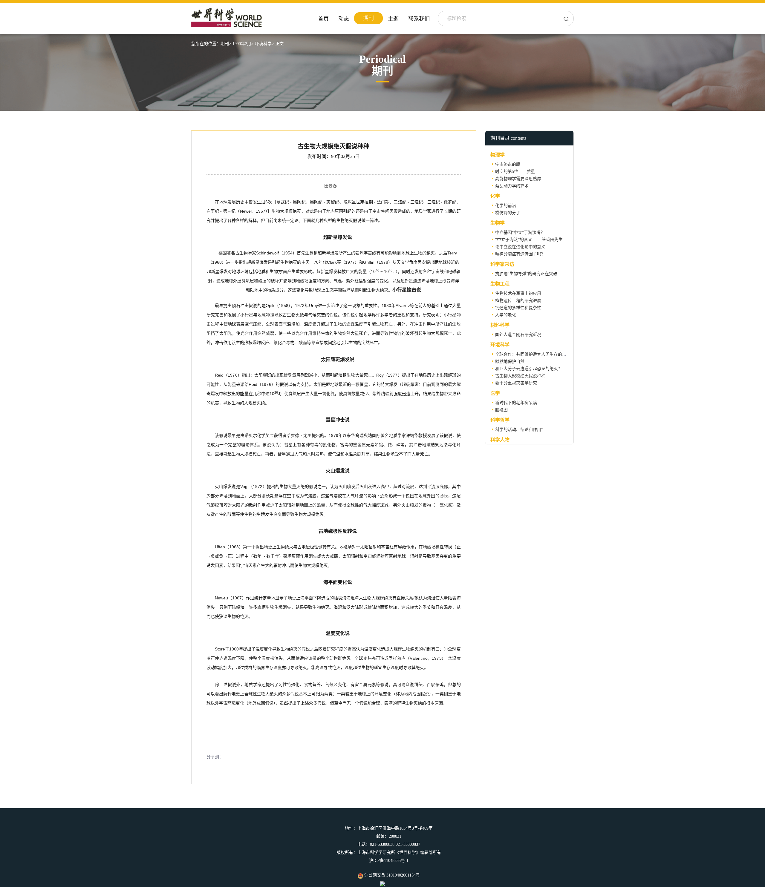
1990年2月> (243, 44)
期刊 (368, 18)
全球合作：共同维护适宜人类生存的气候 (532, 354)
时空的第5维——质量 (515, 171)
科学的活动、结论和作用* (519, 429)
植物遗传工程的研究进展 (518, 300)
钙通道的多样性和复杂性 (518, 308)
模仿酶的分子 (507, 213)
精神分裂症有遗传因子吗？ (520, 254)
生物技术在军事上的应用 (518, 293)
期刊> (226, 44)
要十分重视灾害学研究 (516, 383)
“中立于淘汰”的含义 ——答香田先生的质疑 (535, 239)
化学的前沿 (505, 205)
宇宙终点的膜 (507, 164)
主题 (393, 19)
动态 (343, 19)
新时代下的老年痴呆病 (516, 402)
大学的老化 (505, 315)
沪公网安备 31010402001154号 (391, 875)
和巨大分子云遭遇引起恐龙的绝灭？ (528, 368)
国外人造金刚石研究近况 (518, 334)
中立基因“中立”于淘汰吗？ (520, 232)
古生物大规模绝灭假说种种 (520, 376)
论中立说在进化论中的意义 (520, 247)
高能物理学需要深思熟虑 (518, 179)
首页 (323, 19)
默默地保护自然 (509, 361)
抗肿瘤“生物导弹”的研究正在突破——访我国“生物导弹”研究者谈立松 (559, 273)
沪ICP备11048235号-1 (388, 860)
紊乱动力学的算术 (512, 186)
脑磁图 (501, 410)
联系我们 (419, 19)
